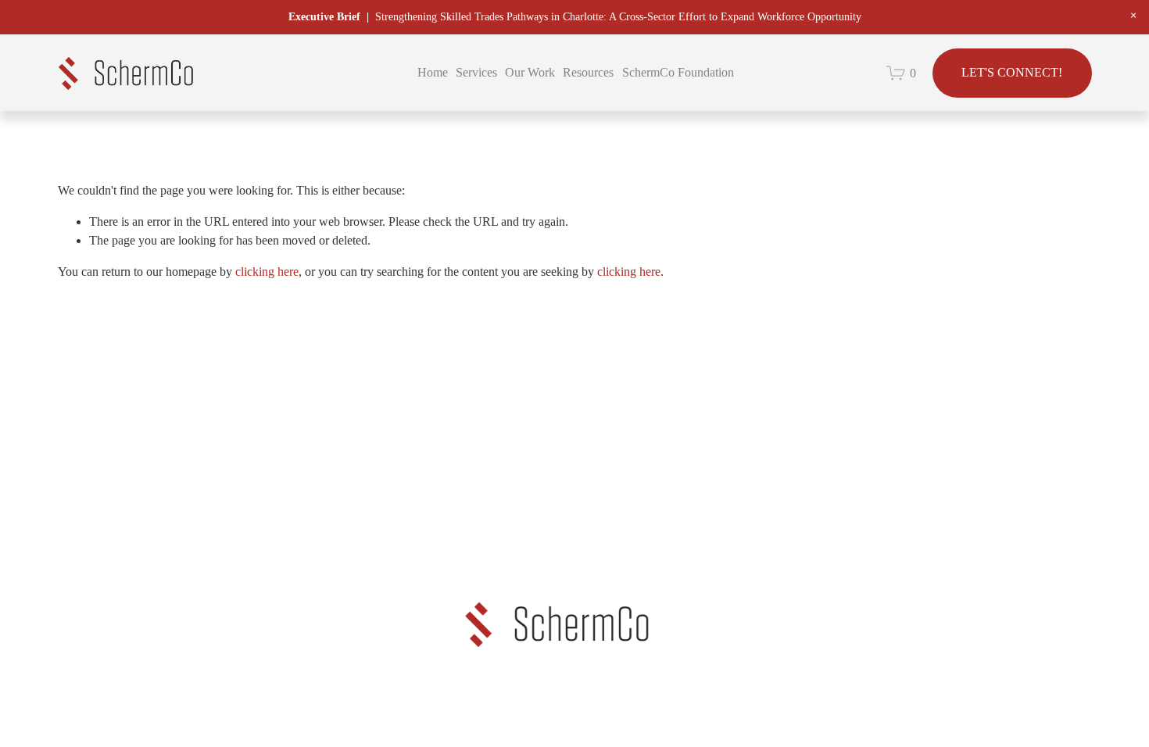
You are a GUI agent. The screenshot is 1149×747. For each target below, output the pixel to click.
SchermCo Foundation (678, 72)
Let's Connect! (1011, 72)
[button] (1133, 15)
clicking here (267, 271)
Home (432, 72)
